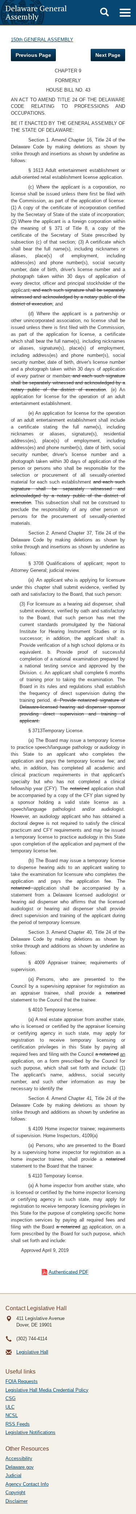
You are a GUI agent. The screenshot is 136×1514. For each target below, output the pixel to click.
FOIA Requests (21, 1381)
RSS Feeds (17, 1424)
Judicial (13, 1475)
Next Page (107, 55)
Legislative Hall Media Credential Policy (46, 1390)
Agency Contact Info (27, 1484)
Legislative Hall (32, 1352)
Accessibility (18, 1458)
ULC (10, 1407)
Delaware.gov (19, 1467)
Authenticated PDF (68, 1272)
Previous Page (33, 55)
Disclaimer (16, 1501)
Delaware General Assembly (36, 12)
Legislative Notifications (30, 1432)
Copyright (15, 1492)
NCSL (11, 1415)
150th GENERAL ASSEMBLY (42, 39)
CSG (10, 1398)
